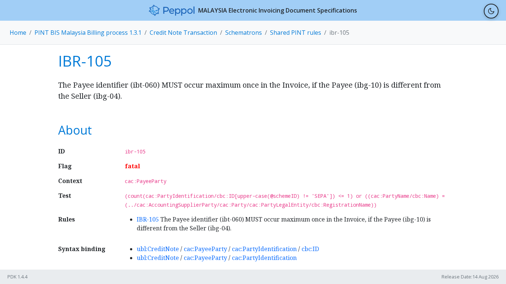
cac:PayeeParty (205, 249)
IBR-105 (148, 219)
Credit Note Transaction (183, 32)
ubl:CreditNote (158, 249)
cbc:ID (310, 249)
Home (18, 32)
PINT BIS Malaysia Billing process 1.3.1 (88, 32)
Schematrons (243, 32)
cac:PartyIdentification (264, 249)
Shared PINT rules (295, 32)
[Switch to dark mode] (491, 11)
